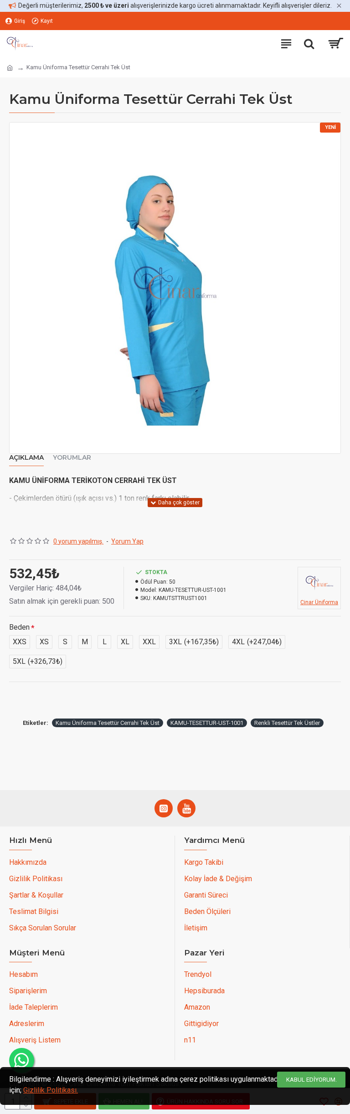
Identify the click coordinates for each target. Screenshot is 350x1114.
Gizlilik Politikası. (50, 1090)
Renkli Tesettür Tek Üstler (287, 722)
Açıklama (26, 458)
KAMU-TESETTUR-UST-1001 (206, 722)
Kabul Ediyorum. (311, 1079)
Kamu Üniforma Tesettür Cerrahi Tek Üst (108, 722)
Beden (19, 627)
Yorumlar (72, 458)
